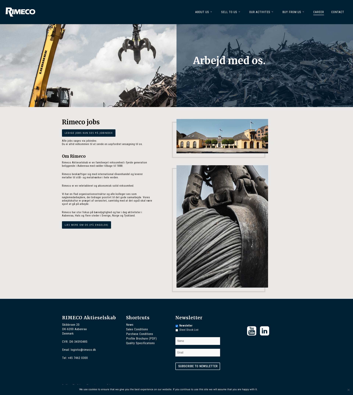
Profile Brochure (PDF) (141, 338)
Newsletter (185, 325)
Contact (337, 12)
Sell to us (229, 12)
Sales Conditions (137, 329)
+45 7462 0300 (78, 358)
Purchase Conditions (139, 334)
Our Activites (259, 12)
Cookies (269, 389)
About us (202, 12)
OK (261, 389)
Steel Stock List (189, 329)
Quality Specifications (140, 343)
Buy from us (291, 12)
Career (318, 12)
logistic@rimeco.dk (83, 350)
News (129, 324)
